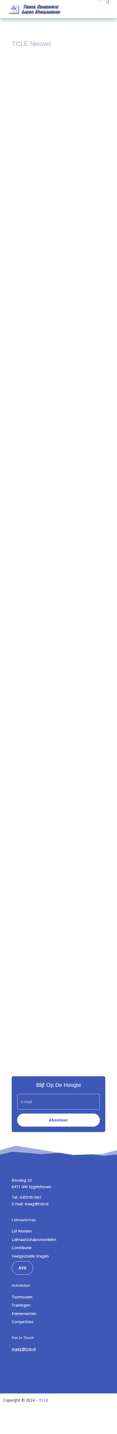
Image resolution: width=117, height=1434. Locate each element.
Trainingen (21, 1305)
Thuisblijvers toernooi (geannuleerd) (49, 128)
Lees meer (27, 188)
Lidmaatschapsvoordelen (34, 1239)
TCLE (43, 1400)
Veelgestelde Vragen (30, 1256)
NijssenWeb (103, 1421)
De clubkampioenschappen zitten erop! (52, 661)
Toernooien (22, 1297)
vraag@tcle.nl (36, 1203)
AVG (22, 1267)
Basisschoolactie (32, 391)
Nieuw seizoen (30, 796)
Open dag (26, 571)
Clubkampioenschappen (38, 886)
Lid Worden (22, 1231)
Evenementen (24, 1313)
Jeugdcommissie (57, 397)
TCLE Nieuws (54, 133)
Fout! (21, 301)
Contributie (22, 1247)
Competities (22, 1321)
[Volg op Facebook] (16, 1365)
